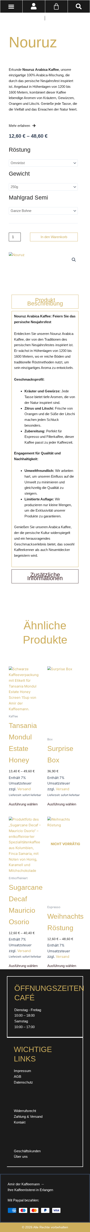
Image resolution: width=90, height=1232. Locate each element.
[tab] (45, 302)
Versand (24, 789)
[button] (78, 6)
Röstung (19, 149)
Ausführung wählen (23, 804)
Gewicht (19, 173)
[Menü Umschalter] (11, 6)
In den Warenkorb (54, 237)
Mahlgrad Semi (28, 197)
